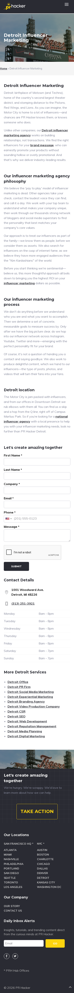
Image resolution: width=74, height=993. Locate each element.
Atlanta (10, 850)
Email (9, 498)
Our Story (12, 906)
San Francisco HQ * (18, 843)
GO (55, 943)
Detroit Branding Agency (26, 701)
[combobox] (8, 518)
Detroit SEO (16, 716)
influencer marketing (19, 283)
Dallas (42, 868)
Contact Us (13, 910)
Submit (16, 566)
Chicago (43, 864)
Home (3, 68)
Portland (11, 868)
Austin (42, 850)
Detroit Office (18, 682)
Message (11, 527)
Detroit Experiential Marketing (30, 697)
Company (12, 484)
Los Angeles (13, 887)
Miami (8, 854)
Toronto (11, 882)
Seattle (10, 878)
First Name (13, 455)
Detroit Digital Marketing (26, 736)
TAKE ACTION (37, 811)
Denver (42, 873)
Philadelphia (13, 864)
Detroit (43, 878)
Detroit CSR (16, 711)
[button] (66, 6)
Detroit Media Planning (25, 731)
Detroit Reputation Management (32, 726)
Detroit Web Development (27, 721)
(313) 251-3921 (23, 603)
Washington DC (49, 887)
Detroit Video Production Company (34, 706)
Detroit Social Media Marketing (31, 692)
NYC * (40, 843)
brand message (42, 145)
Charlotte (45, 859)
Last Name (13, 470)
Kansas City (46, 882)
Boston (43, 854)
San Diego (11, 873)
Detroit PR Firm (19, 687)
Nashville (11, 859)
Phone (10, 512)
